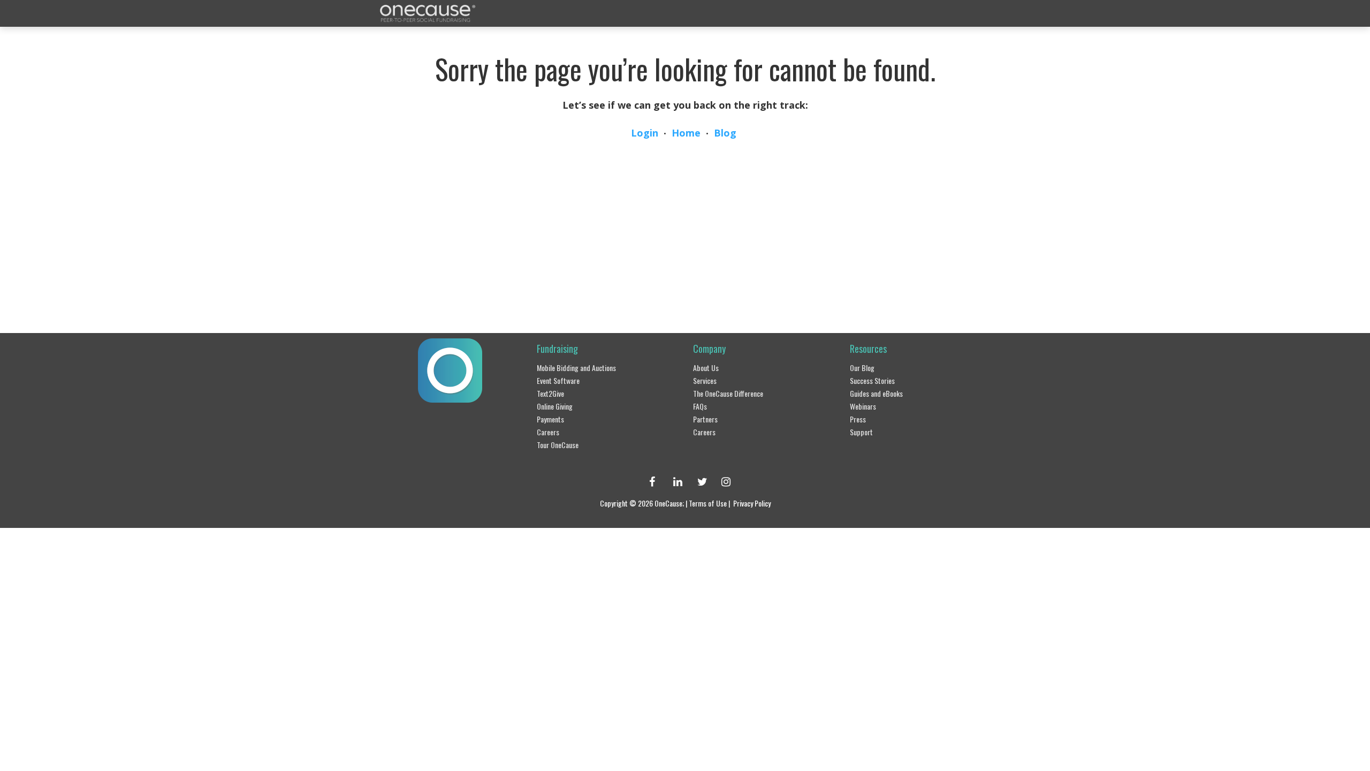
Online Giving (555, 406)
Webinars (863, 406)
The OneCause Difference (728, 393)
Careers (548, 431)
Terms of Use (708, 503)
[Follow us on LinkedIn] (673, 481)
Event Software (558, 380)
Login (644, 132)
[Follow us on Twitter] (697, 481)
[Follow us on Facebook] (649, 481)
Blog (725, 132)
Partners (705, 419)
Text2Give (550, 393)
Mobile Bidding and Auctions (576, 367)
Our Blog (862, 367)
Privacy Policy (752, 503)
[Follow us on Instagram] (721, 481)
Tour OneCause (558, 444)
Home (686, 132)
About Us (706, 367)
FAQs (700, 406)
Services (705, 380)
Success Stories (872, 380)
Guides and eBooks (876, 393)
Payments (550, 419)
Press (858, 419)
